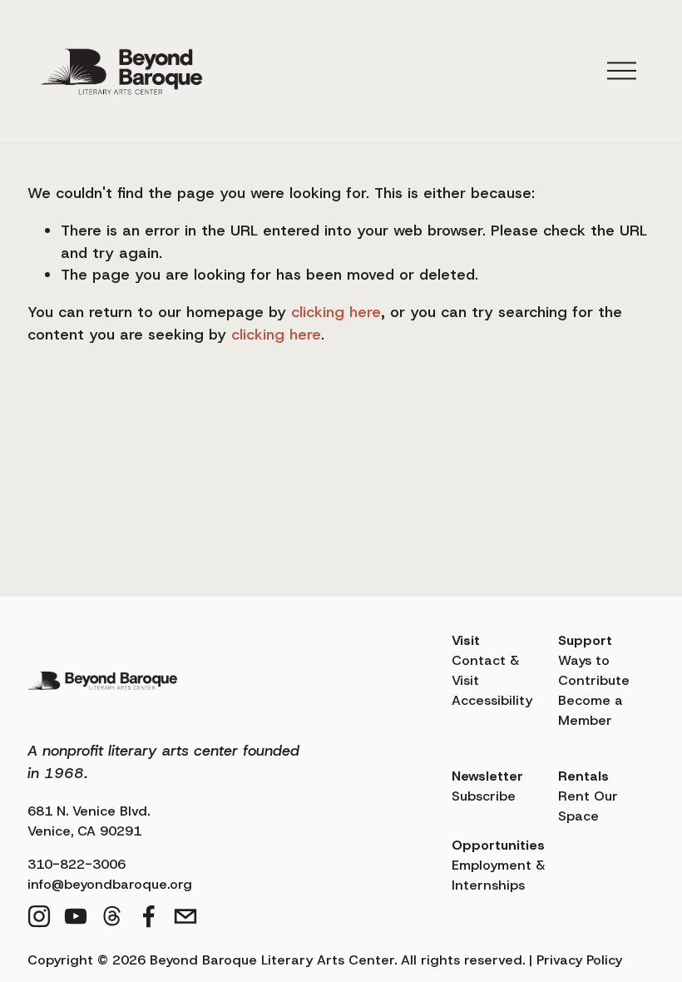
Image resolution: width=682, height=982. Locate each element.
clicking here (336, 312)
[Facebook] (149, 916)
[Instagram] (39, 916)
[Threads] (112, 916)
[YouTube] (75, 916)
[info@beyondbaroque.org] (185, 916)
